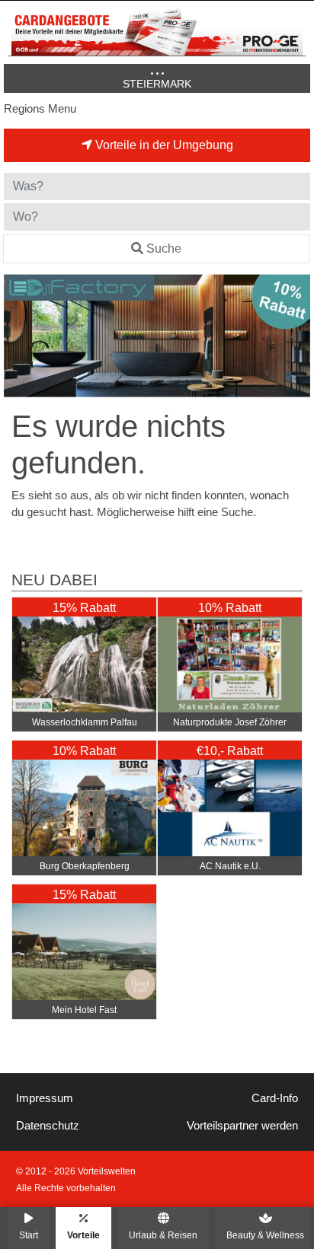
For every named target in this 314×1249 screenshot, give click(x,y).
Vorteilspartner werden (242, 1126)
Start (28, 1235)
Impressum (44, 1098)
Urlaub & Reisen (163, 1235)
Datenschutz (47, 1126)
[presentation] (18, 335)
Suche (163, 248)
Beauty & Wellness (265, 1235)
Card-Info (275, 1098)
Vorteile (83, 1235)
